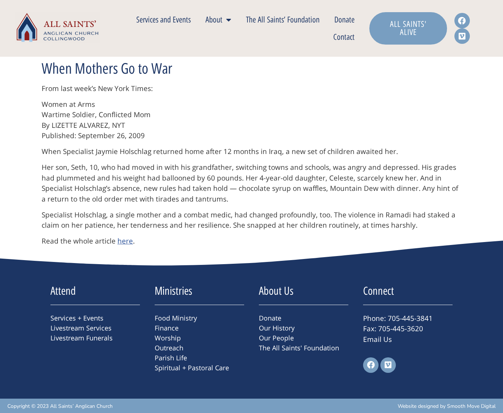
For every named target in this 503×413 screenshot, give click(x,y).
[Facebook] (462, 20)
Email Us (377, 339)
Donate (344, 20)
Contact (344, 37)
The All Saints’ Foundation (283, 20)
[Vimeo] (462, 36)
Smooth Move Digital (471, 406)
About (213, 20)
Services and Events (163, 20)
